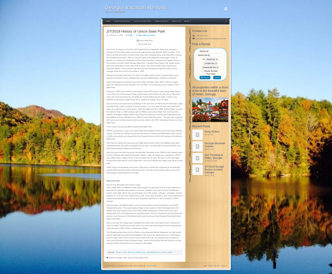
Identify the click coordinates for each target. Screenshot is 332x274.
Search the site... (226, 21)
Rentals (210, 265)
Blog (140, 35)
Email (225, 8)
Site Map (217, 265)
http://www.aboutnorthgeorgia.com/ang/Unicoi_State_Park (144, 252)
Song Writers (212, 131)
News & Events (161, 21)
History (112, 258)
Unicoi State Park (141, 258)
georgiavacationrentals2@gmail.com (211, 38)
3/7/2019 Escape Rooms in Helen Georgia (214, 169)
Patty (130, 35)
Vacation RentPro (151, 265)
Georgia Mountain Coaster (215, 145)
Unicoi (130, 258)
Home (108, 21)
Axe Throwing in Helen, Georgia (214, 156)
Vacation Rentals (122, 21)
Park (125, 258)
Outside (119, 258)
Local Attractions (142, 21)
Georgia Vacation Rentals (135, 7)
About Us (176, 21)
